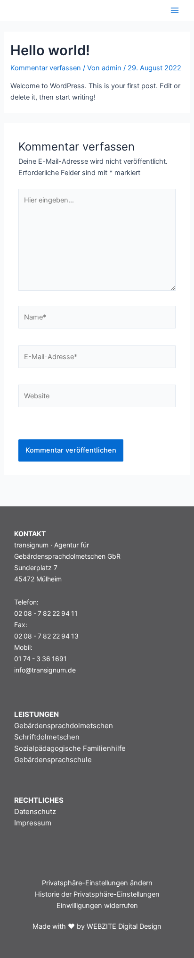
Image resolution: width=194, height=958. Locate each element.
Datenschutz (35, 811)
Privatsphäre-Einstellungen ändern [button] (97, 883)
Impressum (32, 822)
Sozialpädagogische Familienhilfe (70, 748)
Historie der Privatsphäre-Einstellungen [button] (97, 894)
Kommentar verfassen (45, 68)
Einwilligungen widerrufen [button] (97, 905)
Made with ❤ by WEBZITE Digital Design (97, 926)
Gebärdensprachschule (53, 759)
